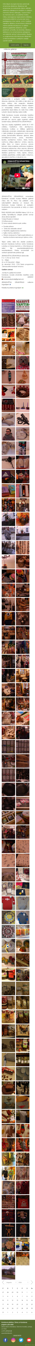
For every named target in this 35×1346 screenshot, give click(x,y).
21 (22, 1304)
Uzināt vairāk (15, 45)
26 (12, 1308)
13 (17, 1300)
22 (27, 1304)
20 (17, 1304)
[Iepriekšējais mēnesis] (3, 1282)
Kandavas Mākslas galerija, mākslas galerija (18, 48)
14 (22, 1300)
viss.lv (33, 1345)
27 (3, 1292)
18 (7, 1304)
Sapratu (26, 45)
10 (3, 1300)
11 (7, 1300)
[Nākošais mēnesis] (31, 1282)
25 (7, 1308)
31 (22, 1292)
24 (3, 1308)
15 (27, 1300)
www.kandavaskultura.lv (25, 248)
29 (12, 1292)
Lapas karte (17, 1335)
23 (32, 1304)
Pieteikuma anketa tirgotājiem (12, 288)
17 (3, 1304)
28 (8, 1292)
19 (12, 1304)
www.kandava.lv (7, 250)
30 (17, 1292)
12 (12, 1300)
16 (31, 1300)
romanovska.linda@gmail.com (14, 279)
